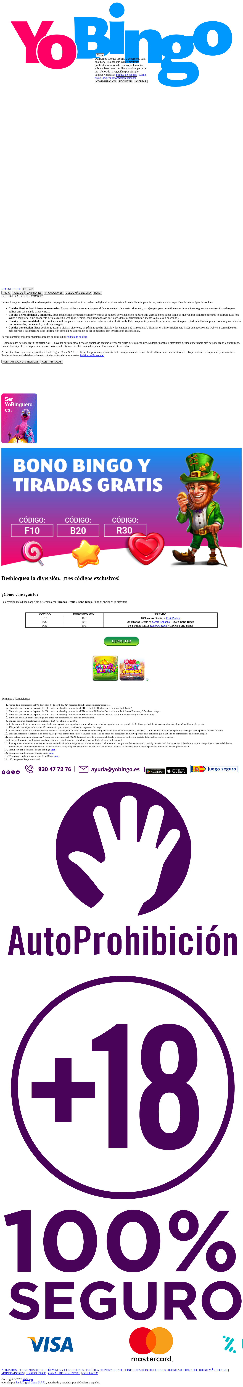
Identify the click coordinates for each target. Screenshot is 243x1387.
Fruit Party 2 (173, 618)
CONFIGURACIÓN (106, 81)
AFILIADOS (9, 1370)
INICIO (6, 292)
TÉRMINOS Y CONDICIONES (65, 1370)
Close (100, 55)
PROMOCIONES (54, 292)
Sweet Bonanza (161, 621)
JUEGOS (18, 292)
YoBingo (28, 1379)
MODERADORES (12, 1373)
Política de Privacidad (92, 355)
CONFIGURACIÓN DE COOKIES (145, 1370)
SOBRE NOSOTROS (31, 1370)
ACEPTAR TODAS (52, 361)
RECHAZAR (125, 81)
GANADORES (34, 292)
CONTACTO (90, 1373)
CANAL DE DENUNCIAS (64, 1373)
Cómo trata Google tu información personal (120, 76)
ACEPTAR (140, 81)
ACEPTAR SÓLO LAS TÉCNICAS (20, 361)
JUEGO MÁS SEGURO (78, 292)
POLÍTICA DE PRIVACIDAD (104, 1370)
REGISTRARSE (11, 288)
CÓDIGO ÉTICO (36, 1373)
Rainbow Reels (158, 625)
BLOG (97, 292)
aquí (56, 756)
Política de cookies (76, 336)
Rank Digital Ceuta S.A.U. (31, 1382)
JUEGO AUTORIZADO (182, 1370)
